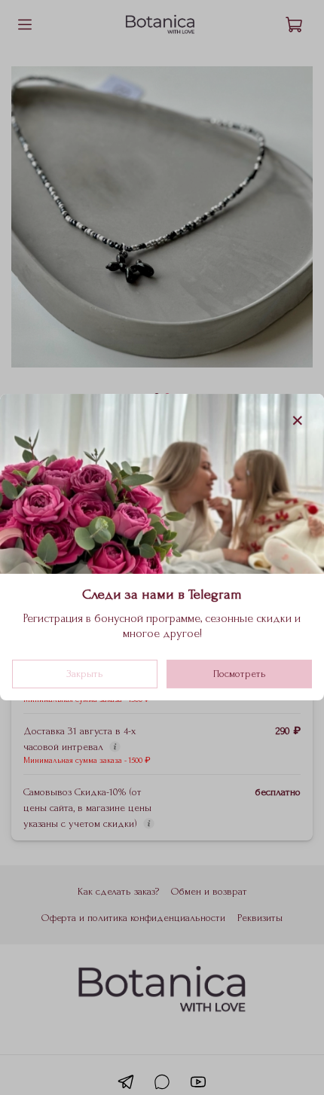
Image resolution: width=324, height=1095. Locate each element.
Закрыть (84, 674)
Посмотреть (239, 674)
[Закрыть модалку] (297, 421)
